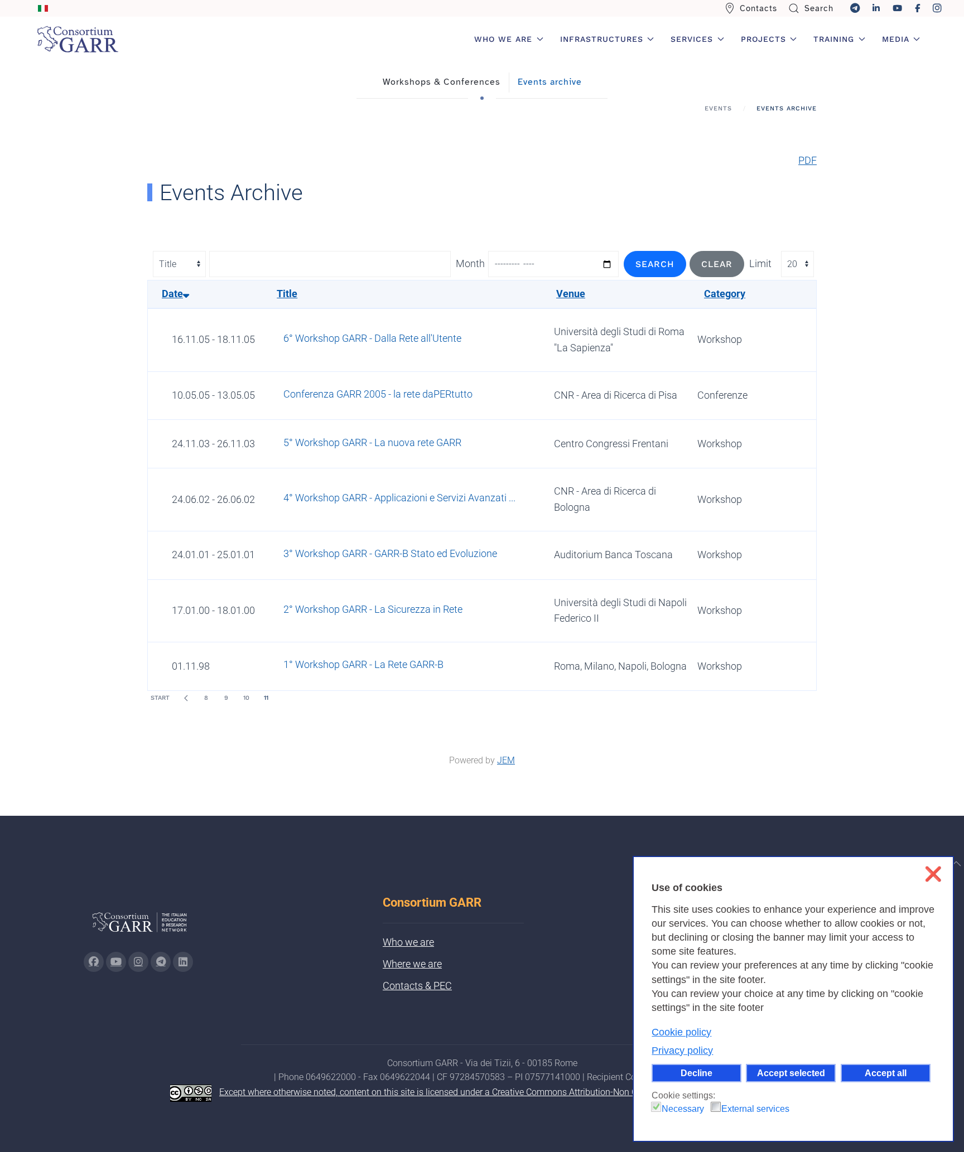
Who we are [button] (503, 39)
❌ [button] (933, 874)
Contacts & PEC (417, 985)
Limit (760, 263)
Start (160, 697)
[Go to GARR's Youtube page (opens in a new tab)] (116, 962)
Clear (716, 264)
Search (818, 8)
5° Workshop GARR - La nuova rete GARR (372, 442)
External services (755, 1109)
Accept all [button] (886, 1073)
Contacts (758, 8)
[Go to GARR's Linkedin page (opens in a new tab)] (183, 962)
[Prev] (186, 698)
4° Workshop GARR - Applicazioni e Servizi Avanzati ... (399, 498)
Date (172, 293)
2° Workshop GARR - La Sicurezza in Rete (372, 609)
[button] (956, 863)
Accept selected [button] (791, 1073)
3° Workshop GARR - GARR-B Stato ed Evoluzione (390, 553)
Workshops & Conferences (441, 82)
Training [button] (833, 39)
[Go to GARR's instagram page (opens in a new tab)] (138, 962)
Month (470, 263)
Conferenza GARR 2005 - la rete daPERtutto (378, 394)
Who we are (408, 942)
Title (287, 293)
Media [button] (895, 39)
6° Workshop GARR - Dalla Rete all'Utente (372, 338)
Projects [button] (763, 39)
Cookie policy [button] (681, 1032)
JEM (506, 760)
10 (246, 697)
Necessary (683, 1109)
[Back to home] (77, 39)
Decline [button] (696, 1073)
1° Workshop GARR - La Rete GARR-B (363, 664)
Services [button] (692, 39)
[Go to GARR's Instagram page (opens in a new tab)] (94, 962)
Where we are (412, 964)
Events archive (550, 82)
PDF (807, 160)
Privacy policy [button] (682, 1050)
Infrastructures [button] (601, 39)
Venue (570, 293)
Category (724, 293)
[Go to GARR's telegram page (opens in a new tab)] (161, 962)
